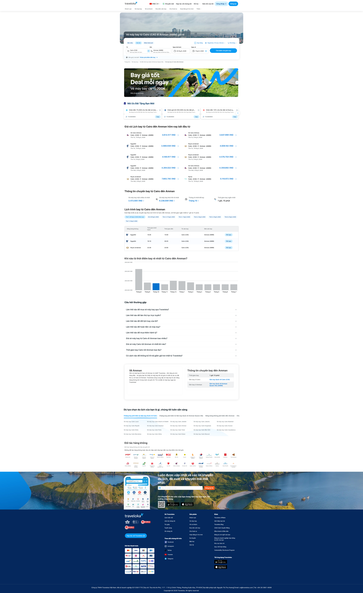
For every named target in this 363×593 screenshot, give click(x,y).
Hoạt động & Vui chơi (196, 534)
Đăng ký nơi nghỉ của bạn (222, 534)
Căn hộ (191, 545)
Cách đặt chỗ (168, 517)
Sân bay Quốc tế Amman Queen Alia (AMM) (218, 385)
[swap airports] (148, 50)
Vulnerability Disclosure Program (224, 550)
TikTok (170, 550)
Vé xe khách (193, 524)
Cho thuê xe (193, 531)
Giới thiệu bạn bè (219, 521)
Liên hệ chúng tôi (169, 521)
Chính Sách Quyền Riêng (222, 528)
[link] (127, 62)
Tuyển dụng (168, 528)
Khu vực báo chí (219, 543)
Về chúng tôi (168, 531)
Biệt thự (191, 541)
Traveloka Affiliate (219, 517)
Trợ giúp (167, 524)
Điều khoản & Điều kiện (221, 531)
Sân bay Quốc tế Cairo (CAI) (219, 379)
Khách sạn (192, 517)
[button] (221, 4)
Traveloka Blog (218, 524)
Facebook (171, 542)
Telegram (170, 558)
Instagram (171, 546)
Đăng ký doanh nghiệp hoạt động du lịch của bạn (224, 539)
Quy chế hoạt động (220, 547)
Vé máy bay (193, 521)
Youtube (170, 554)
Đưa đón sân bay (194, 528)
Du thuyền (192, 538)
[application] (181, 277)
